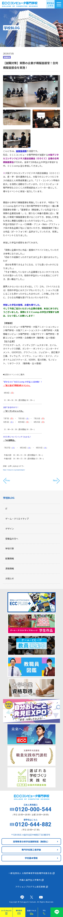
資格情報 (9, 568)
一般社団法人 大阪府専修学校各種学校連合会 (30, 873)
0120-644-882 (33, 824)
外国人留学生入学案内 (30, 879)
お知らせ (9, 578)
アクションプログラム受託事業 (30, 886)
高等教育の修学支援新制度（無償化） (31, 841)
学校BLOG (8, 498)
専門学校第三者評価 (31, 849)
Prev (7, 480)
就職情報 (9, 558)
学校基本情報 (31, 857)
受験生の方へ (11, 538)
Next (55, 480)
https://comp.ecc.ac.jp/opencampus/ (14, 470)
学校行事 (9, 548)
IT (6, 508)
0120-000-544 (33, 809)
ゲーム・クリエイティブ (17, 518)
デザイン (9, 528)
